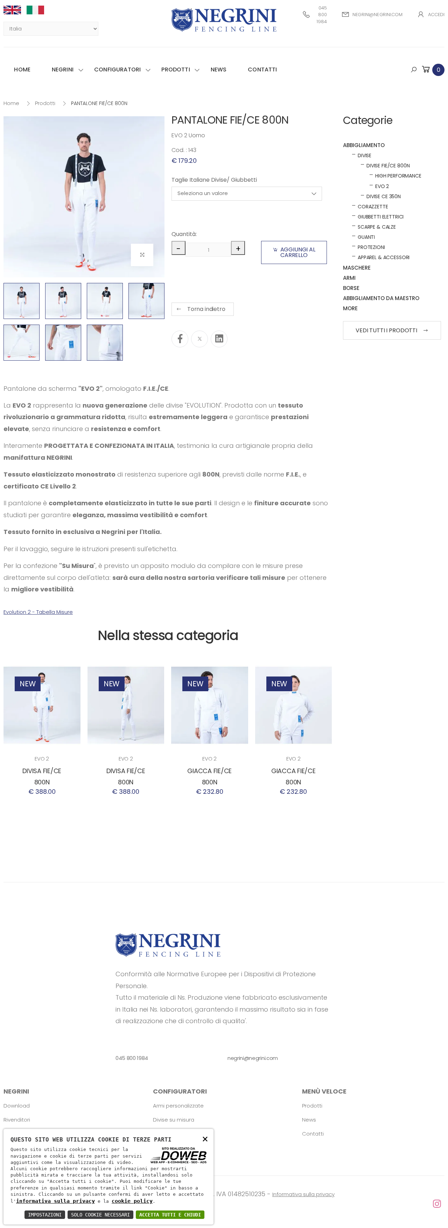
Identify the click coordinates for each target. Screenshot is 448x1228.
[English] (15, 10)
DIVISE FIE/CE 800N (388, 165)
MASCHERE (357, 267)
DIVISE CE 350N (383, 196)
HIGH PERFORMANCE (398, 175)
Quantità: (183, 234)
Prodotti (175, 69)
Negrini (63, 69)
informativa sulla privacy (55, 1201)
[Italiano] (38, 10)
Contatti (262, 69)
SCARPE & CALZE (377, 226)
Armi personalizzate (178, 1105)
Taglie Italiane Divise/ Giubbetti (214, 180)
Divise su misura (173, 1119)
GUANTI (366, 237)
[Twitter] (199, 339)
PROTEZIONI (371, 247)
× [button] (205, 1138)
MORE (350, 308)
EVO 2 (42, 758)
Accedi (436, 14)
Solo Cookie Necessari (100, 1214)
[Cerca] (414, 69)
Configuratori (117, 69)
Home (22, 69)
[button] (432, 69)
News (219, 69)
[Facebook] (180, 339)
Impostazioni (45, 1214)
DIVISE (364, 155)
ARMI (349, 278)
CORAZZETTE (373, 206)
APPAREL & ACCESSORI (384, 257)
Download (17, 1105)
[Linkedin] (219, 339)
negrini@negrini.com (377, 14)
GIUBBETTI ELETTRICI (381, 216)
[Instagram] (224, 1204)
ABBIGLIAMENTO (364, 145)
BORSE (351, 288)
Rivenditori (17, 1119)
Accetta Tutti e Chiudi (170, 1214)
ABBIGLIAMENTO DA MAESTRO (381, 298)
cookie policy (132, 1201)
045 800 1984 (321, 15)
